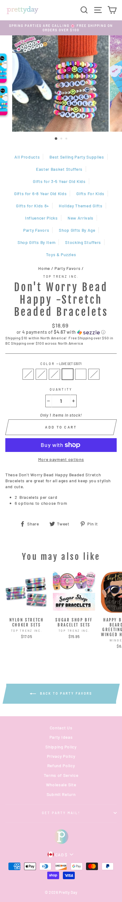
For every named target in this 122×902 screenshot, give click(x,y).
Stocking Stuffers (83, 242)
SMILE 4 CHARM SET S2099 (94, 374)
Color (60, 364)
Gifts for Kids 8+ (32, 205)
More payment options (61, 459)
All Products (27, 157)
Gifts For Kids (90, 193)
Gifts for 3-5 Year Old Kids (59, 181)
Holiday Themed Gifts (81, 205)
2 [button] (62, 139)
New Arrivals (81, 217)
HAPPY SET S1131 (41, 374)
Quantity (61, 389)
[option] (61, 28)
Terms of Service (61, 775)
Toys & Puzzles (61, 254)
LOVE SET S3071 (67, 374)
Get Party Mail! (61, 813)
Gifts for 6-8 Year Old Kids (40, 193)
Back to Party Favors (65, 693)
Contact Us (61, 727)
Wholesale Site (61, 784)
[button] (61, 332)
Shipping (12, 338)
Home (44, 268)
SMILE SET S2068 (54, 374)
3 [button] (67, 139)
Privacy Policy (61, 756)
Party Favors (36, 230)
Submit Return (61, 794)
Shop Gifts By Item (36, 242)
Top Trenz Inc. (61, 276)
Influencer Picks (41, 217)
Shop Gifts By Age (77, 230)
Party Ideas (61, 737)
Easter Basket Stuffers (59, 169)
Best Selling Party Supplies (76, 157)
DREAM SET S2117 (28, 374)
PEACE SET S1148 (80, 374)
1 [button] (56, 138)
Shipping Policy (60, 746)
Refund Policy (61, 765)
